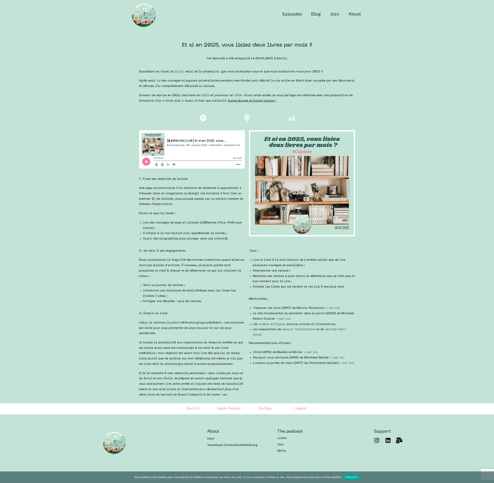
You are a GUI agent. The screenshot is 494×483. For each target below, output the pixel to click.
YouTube (265, 408)
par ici (334, 308)
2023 (205, 95)
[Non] (489, 477)
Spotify (193, 408)
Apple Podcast (229, 408)
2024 (238, 95)
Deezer (301, 408)
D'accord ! (351, 477)
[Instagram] (377, 440)
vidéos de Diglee (272, 324)
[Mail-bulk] (399, 440)
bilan (179, 71)
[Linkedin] (388, 440)
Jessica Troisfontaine (298, 329)
